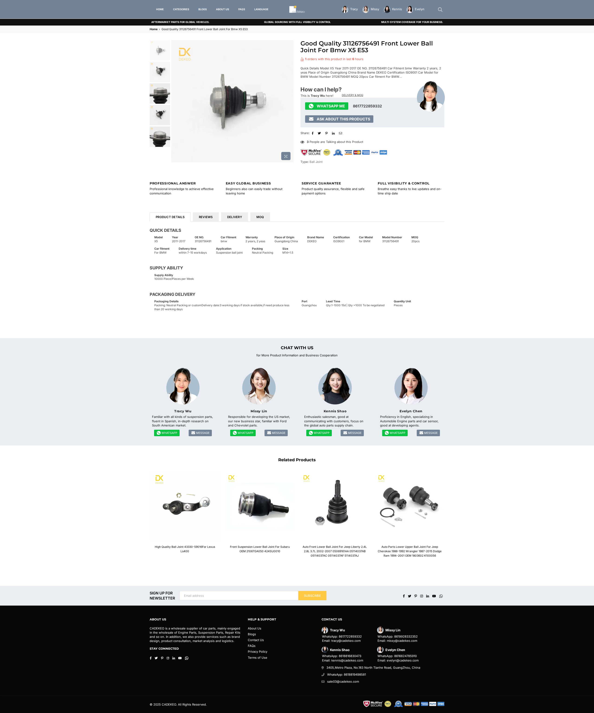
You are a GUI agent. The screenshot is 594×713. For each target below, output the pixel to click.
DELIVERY (234, 217)
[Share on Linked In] (334, 133)
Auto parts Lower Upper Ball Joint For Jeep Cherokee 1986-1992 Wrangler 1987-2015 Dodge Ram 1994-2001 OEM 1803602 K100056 (410, 551)
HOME (160, 9)
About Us (254, 628)
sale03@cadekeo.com (343, 681)
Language (261, 9)
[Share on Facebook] (313, 133)
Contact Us (256, 640)
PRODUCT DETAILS (170, 217)
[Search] (440, 9)
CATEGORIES (181, 9)
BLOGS (202, 9)
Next (289, 101)
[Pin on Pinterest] (327, 133)
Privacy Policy (257, 651)
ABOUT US (222, 9)
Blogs (252, 634)
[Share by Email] (341, 133)
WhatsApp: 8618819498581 (346, 674)
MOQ (260, 217)
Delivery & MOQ (352, 95)
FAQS (241, 9)
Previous (175, 101)
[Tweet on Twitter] (320, 133)
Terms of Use (257, 657)
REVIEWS (206, 217)
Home (154, 29)
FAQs (251, 646)
